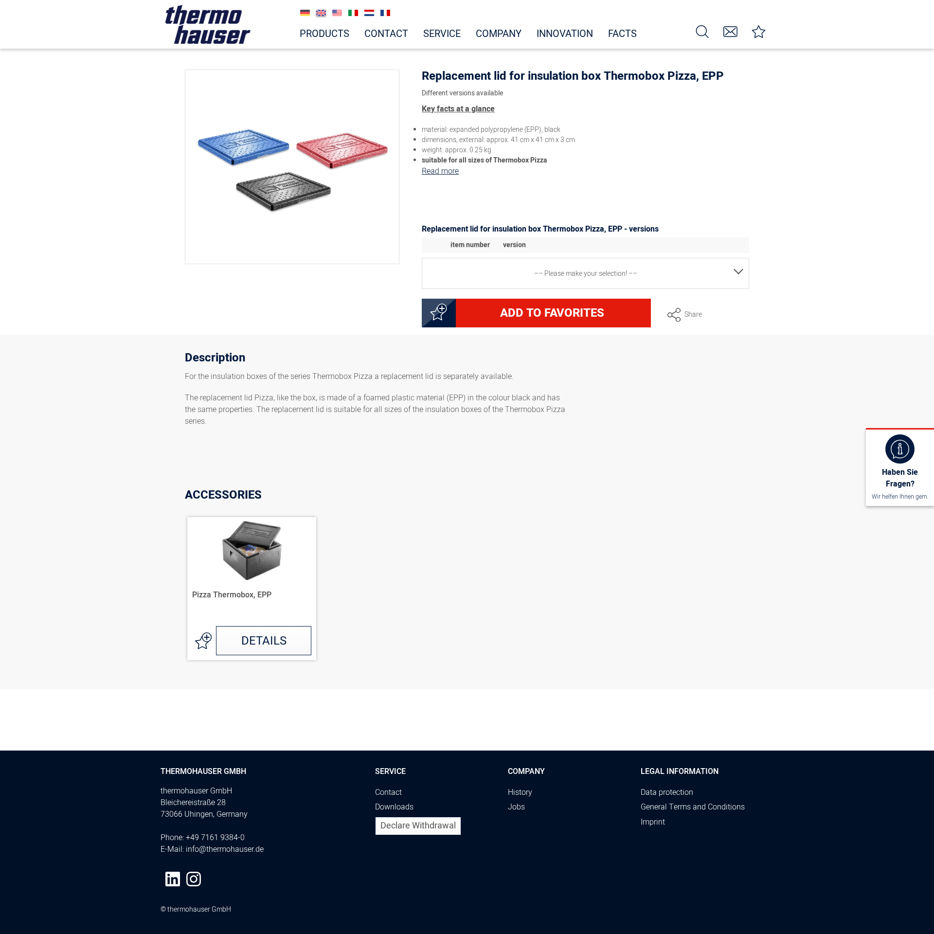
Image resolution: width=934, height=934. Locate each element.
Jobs (516, 807)
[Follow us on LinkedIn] (172, 879)
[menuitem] (702, 31)
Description (215, 359)
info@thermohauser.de (225, 849)
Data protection (667, 792)
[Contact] (730, 31)
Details (264, 640)
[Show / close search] (702, 31)
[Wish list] (759, 31)
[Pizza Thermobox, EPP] (251, 551)
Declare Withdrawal (418, 825)
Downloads (394, 807)
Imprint (653, 822)
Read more (440, 171)
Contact (388, 792)
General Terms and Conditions (693, 807)
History (520, 792)
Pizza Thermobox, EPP (231, 595)
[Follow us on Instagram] (193, 879)
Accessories (223, 494)
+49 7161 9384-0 (215, 838)
